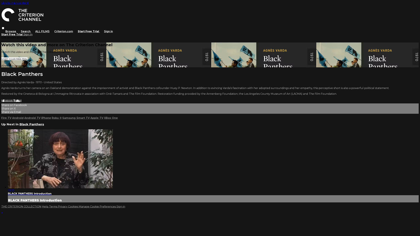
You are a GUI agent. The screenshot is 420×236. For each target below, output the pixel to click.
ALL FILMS (42, 31)
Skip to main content (15, 2)
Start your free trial (14, 59)
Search (26, 31)
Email (18, 100)
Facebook (7, 100)
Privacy (63, 206)
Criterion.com (63, 31)
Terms (53, 206)
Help (45, 206)
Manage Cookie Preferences (97, 206)
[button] (3, 28)
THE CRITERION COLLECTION (21, 206)
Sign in (108, 31)
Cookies (73, 206)
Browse (11, 31)
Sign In (27, 34)
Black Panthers (31, 124)
